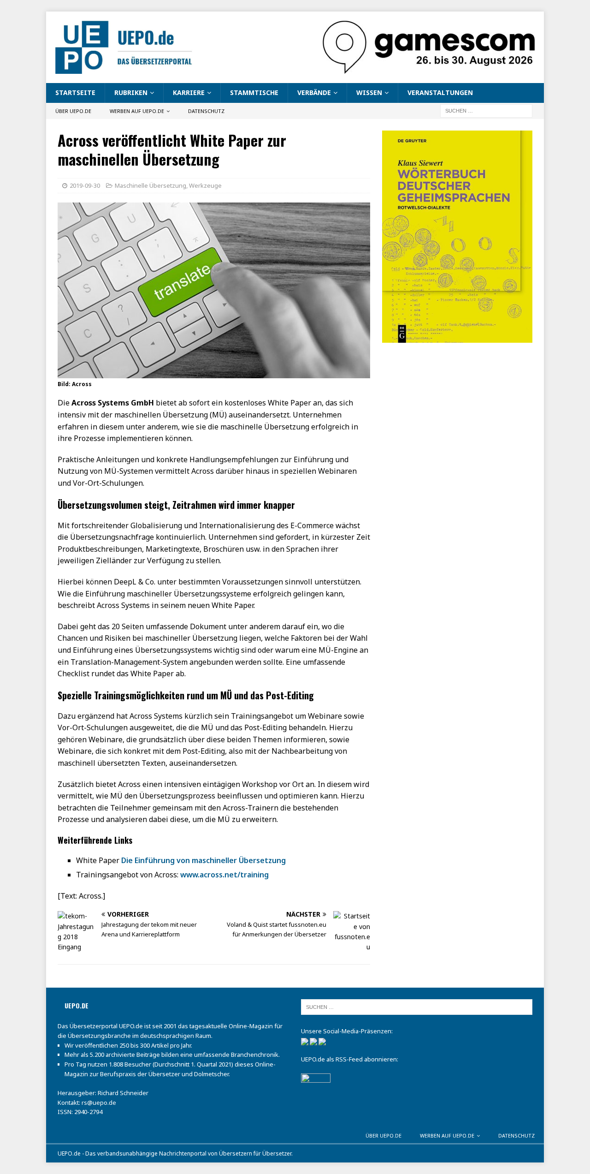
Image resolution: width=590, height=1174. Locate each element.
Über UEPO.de (73, 110)
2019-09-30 (85, 185)
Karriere (189, 92)
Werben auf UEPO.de (137, 110)
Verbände (314, 92)
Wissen (369, 92)
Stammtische (254, 92)
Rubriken (131, 92)
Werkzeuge (205, 185)
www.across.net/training (224, 875)
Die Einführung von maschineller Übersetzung (203, 860)
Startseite (75, 92)
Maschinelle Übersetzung (150, 185)
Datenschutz (206, 110)
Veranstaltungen (440, 92)
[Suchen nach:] (486, 110)
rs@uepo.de (99, 1102)
